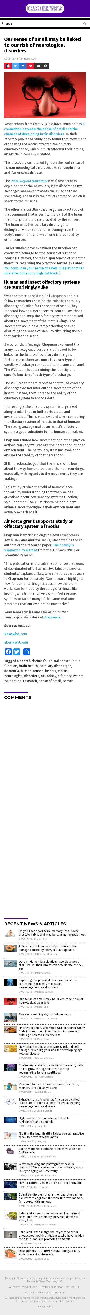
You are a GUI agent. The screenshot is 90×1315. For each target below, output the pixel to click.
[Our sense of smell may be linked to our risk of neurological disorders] (45, 12)
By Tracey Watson (44, 1077)
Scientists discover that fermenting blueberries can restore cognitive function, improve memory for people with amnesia (51, 1198)
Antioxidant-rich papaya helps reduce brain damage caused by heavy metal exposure (48, 948)
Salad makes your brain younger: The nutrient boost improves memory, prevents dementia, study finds (49, 1217)
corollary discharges (55, 666)
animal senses (59, 661)
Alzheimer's (38, 661)
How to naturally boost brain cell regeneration (50, 1183)
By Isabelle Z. (42, 1259)
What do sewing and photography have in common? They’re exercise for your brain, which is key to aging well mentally (51, 1167)
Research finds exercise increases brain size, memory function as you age (49, 1086)
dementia (11, 671)
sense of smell (50, 681)
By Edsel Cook (41, 1007)
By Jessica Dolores (44, 1058)
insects (50, 671)
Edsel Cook (30, 58)
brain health (28, 666)
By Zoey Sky (40, 939)
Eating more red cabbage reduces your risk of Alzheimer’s (50, 1150)
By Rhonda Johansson (45, 954)
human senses (32, 671)
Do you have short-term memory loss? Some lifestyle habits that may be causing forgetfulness (52, 932)
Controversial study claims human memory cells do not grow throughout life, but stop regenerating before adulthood (51, 1069)
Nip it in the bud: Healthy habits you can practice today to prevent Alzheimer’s (51, 1135)
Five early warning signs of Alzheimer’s (45, 1014)
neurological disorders (21, 676)
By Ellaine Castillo (43, 991)
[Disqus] (45, 755)
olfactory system (71, 676)
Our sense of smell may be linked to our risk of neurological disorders (51, 1001)
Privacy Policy (45, 1306)
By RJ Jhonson (41, 1187)
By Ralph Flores (42, 1039)
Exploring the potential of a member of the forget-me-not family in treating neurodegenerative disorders (48, 984)
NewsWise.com (15, 634)
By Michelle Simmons (45, 1156)
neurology (48, 676)
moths (63, 671)
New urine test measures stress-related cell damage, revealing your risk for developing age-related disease (51, 1050)
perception (12, 681)
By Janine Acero (42, 973)
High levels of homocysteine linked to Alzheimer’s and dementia (44, 1120)
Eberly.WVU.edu (16, 642)
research (30, 681)
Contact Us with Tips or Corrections (45, 1292)
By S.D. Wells (41, 1243)
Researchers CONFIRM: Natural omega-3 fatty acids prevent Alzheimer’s (49, 1252)
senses (68, 681)
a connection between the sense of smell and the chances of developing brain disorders (44, 129)
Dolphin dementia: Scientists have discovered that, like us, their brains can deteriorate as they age (51, 965)
